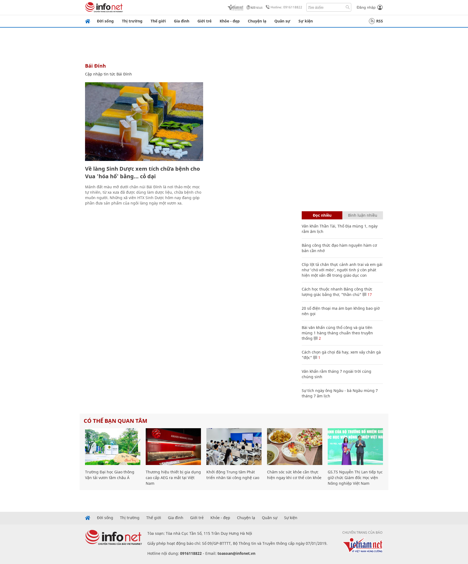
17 (369, 294)
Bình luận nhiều (362, 215)
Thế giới (158, 21)
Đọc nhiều (322, 215)
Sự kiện (305, 21)
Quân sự (282, 21)
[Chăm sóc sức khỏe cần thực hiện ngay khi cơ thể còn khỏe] (294, 446)
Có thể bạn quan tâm (115, 420)
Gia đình (181, 21)
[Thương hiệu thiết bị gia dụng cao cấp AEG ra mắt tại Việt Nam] (173, 446)
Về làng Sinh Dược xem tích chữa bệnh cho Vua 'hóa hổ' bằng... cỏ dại (142, 172)
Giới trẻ (204, 21)
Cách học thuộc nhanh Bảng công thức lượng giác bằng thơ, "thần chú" (337, 291)
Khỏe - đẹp (230, 21)
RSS (379, 21)
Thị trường (132, 21)
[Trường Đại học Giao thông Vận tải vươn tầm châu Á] (112, 446)
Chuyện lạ (257, 21)
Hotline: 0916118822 (286, 7)
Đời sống (105, 21)
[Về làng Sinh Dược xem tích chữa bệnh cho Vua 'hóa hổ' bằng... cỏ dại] (144, 121)
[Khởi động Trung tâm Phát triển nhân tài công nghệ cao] (234, 446)
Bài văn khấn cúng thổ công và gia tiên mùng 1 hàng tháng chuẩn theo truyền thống (337, 333)
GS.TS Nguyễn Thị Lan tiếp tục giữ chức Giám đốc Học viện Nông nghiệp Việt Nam (355, 477)
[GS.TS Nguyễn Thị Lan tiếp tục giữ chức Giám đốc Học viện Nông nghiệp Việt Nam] (355, 446)
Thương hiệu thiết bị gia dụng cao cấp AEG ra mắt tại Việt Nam (173, 477)
